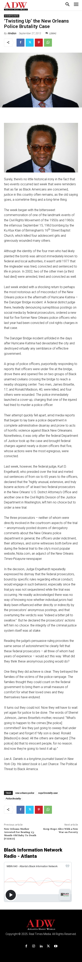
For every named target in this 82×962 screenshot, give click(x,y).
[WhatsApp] (48, 43)
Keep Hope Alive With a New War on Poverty (60, 831)
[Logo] (41, 925)
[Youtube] (56, 946)
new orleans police (24, 792)
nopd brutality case (48, 792)
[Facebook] (20, 43)
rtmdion (12, 33)
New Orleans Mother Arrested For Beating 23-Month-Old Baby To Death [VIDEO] (20, 834)
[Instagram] (33, 946)
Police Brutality (13, 798)
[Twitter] (30, 43)
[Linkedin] (41, 946)
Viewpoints (12, 16)
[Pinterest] (39, 43)
